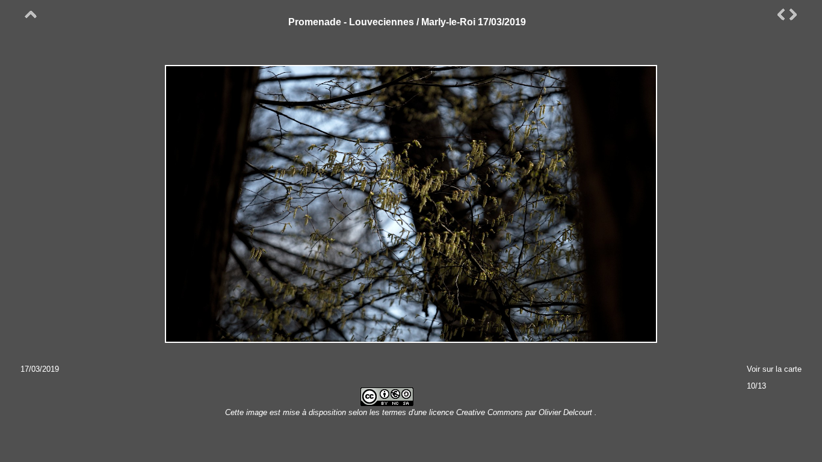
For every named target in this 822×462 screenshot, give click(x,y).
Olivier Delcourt (565, 412)
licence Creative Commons (477, 412)
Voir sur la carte (774, 369)
